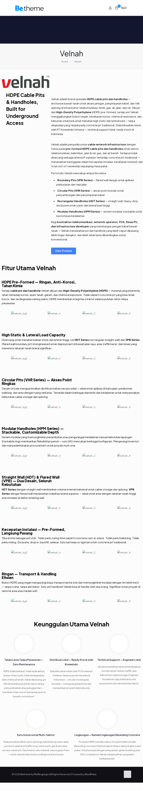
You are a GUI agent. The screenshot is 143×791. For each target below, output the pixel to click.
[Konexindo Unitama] (29, 8)
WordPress (90, 774)
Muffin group (41, 774)
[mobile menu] (98, 8)
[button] (5, 313)
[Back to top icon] (127, 774)
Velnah (77, 61)
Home (65, 61)
